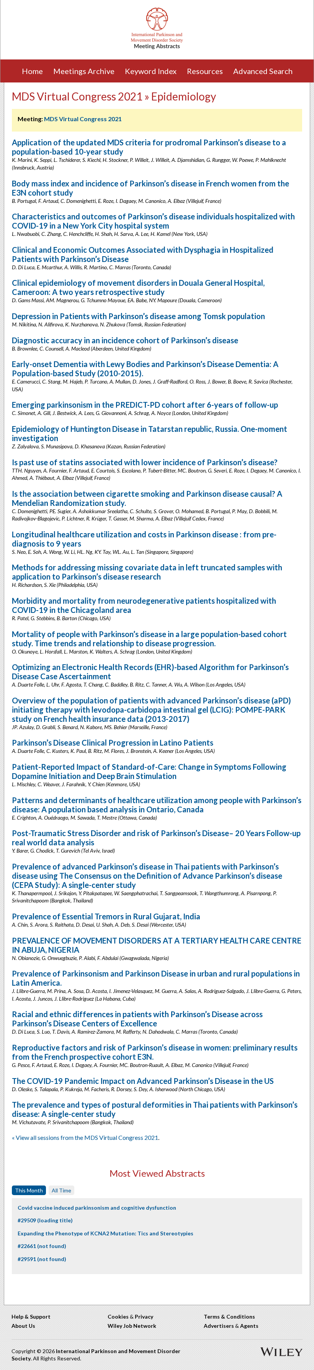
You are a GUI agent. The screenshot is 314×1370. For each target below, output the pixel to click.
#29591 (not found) (42, 1259)
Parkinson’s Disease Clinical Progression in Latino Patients (112, 742)
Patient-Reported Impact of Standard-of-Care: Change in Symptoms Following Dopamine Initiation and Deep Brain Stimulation (149, 771)
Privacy (144, 1316)
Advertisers (219, 1325)
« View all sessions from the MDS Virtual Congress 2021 (85, 1137)
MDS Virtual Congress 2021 (83, 118)
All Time (61, 1190)
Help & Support (31, 1316)
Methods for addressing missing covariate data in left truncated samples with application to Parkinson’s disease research (147, 572)
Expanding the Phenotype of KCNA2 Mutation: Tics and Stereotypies (105, 1233)
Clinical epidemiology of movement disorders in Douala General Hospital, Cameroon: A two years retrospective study (138, 287)
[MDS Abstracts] (157, 47)
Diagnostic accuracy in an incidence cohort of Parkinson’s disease (125, 340)
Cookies (118, 1316)
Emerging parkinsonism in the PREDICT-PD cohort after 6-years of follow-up (145, 404)
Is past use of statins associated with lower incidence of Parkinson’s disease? (145, 462)
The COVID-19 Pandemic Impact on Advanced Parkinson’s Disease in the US (143, 1080)
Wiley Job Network (132, 1325)
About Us (23, 1325)
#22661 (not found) (42, 1246)
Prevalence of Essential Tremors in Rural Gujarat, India (106, 916)
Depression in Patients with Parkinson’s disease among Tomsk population (138, 316)
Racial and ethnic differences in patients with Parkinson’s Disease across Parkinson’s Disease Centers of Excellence (137, 1018)
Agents (249, 1325)
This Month (29, 1190)
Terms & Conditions (229, 1316)
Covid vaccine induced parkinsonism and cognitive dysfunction (97, 1207)
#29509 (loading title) (45, 1220)
